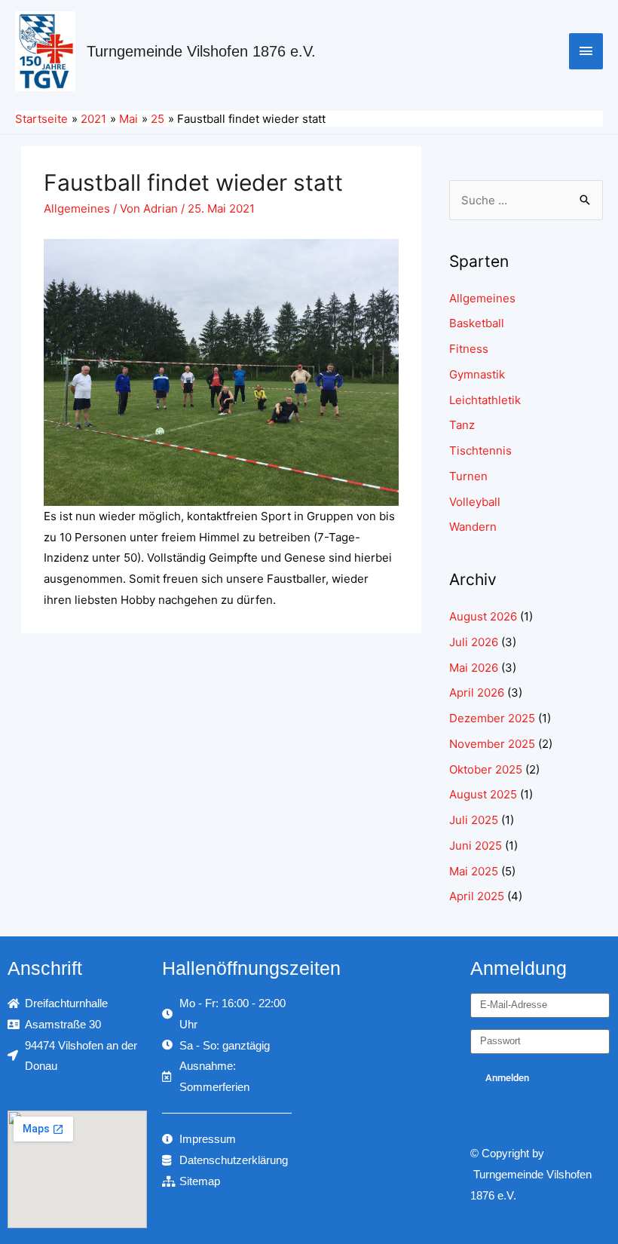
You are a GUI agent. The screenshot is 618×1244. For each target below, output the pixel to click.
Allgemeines (77, 208)
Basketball (476, 323)
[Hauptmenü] (586, 51)
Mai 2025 (473, 871)
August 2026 (483, 616)
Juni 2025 (475, 845)
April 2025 (476, 896)
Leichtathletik (485, 400)
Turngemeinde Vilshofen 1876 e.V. (201, 51)
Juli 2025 (473, 820)
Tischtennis (480, 450)
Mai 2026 (473, 667)
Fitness (468, 349)
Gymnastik (477, 374)
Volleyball (474, 502)
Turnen (468, 476)
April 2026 (476, 692)
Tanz (462, 425)
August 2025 (483, 794)
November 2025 (492, 744)
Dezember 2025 (492, 718)
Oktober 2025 (485, 769)
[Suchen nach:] (526, 200)
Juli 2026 (473, 642)
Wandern (473, 526)
